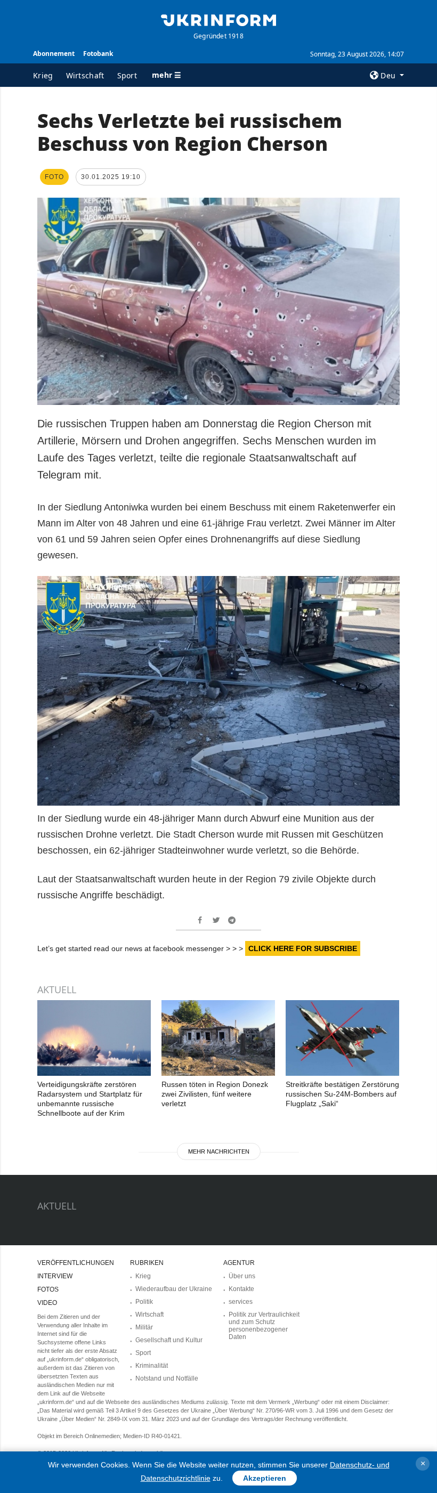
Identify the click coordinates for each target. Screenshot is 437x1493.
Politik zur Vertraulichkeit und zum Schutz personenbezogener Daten (264, 1326)
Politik (144, 1301)
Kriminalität (151, 1365)
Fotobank (98, 53)
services (241, 1301)
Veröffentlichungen (75, 1263)
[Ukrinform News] (218, 19)
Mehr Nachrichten (218, 1151)
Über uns (242, 1276)
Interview (54, 1276)
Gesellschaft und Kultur (169, 1340)
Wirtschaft (85, 75)
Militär (144, 1327)
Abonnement (54, 53)
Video (47, 1303)
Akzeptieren (264, 1478)
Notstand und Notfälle (166, 1378)
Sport (127, 75)
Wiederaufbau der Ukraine (173, 1289)
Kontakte (241, 1289)
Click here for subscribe (302, 948)
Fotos (48, 1289)
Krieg (43, 75)
